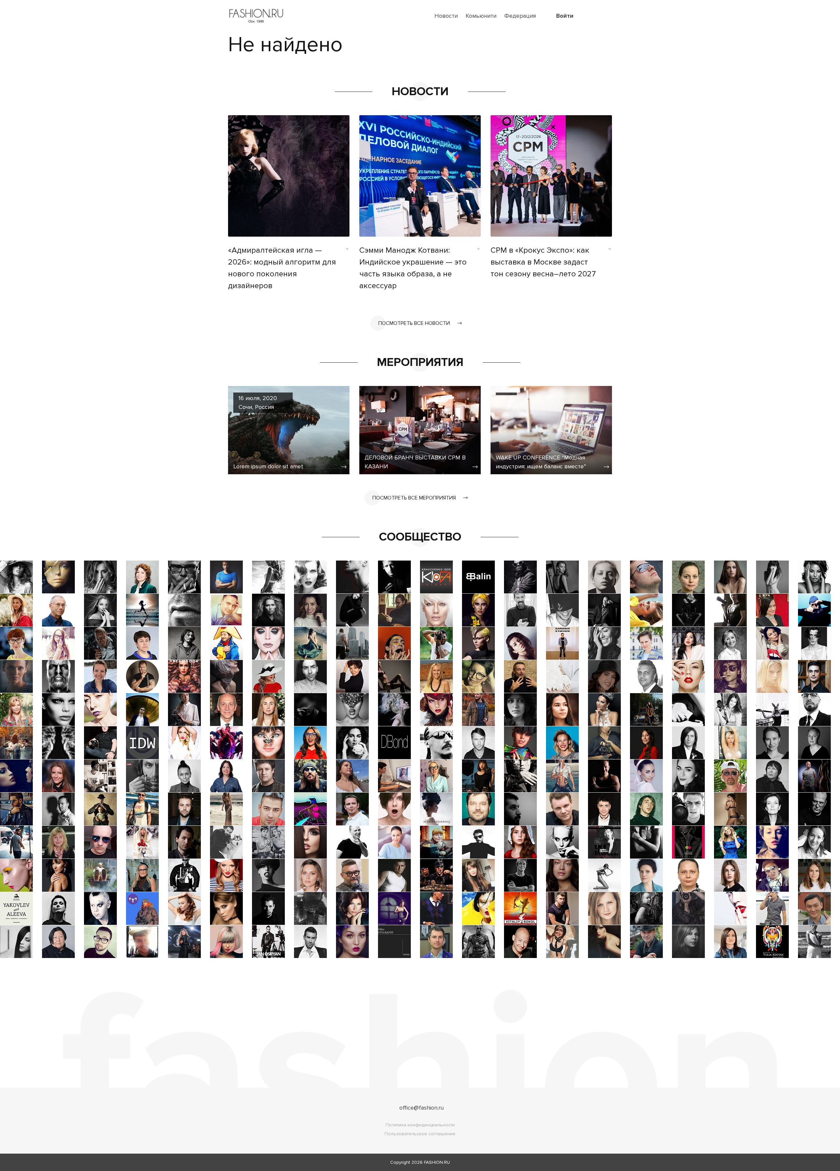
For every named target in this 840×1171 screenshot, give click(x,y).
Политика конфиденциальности (420, 1125)
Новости (446, 15)
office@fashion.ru (421, 1107)
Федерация (520, 15)
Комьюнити (481, 15)
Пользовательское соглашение (420, 1134)
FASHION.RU (437, 1162)
